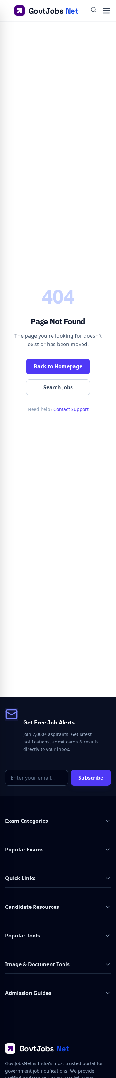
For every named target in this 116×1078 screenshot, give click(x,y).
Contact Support (71, 409)
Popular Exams (24, 849)
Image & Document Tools (37, 964)
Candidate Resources (32, 906)
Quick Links (20, 878)
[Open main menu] (106, 10)
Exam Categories (26, 820)
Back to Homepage (58, 366)
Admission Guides (28, 992)
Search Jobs (58, 387)
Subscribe (90, 777)
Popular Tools (22, 935)
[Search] (93, 10)
